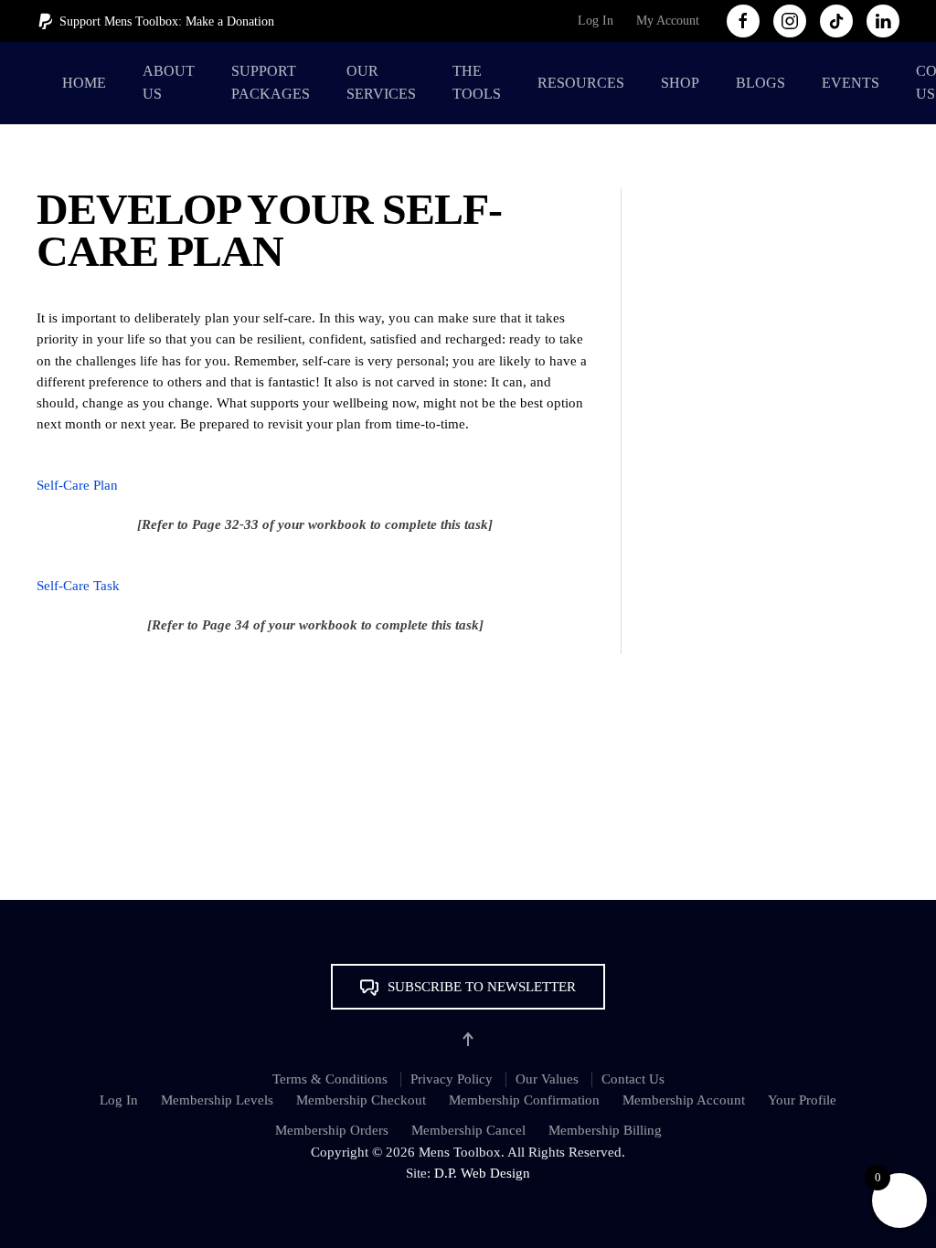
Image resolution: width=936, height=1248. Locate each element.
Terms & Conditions (330, 1079)
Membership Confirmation (524, 1100)
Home (84, 82)
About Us (169, 82)
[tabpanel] (315, 472)
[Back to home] (40, 83)
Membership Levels (217, 1100)
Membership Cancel (468, 1130)
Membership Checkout (361, 1100)
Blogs (760, 82)
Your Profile (802, 1100)
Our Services (381, 82)
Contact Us (633, 1079)
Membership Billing (605, 1130)
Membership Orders (331, 1130)
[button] (468, 987)
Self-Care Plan (77, 485)
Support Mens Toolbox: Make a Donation (166, 21)
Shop (680, 82)
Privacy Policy (451, 1079)
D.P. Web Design (482, 1173)
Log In (595, 20)
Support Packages (270, 82)
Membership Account (683, 1100)
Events (850, 82)
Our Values (547, 1079)
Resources (580, 82)
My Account (667, 20)
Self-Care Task (78, 585)
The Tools (476, 82)
